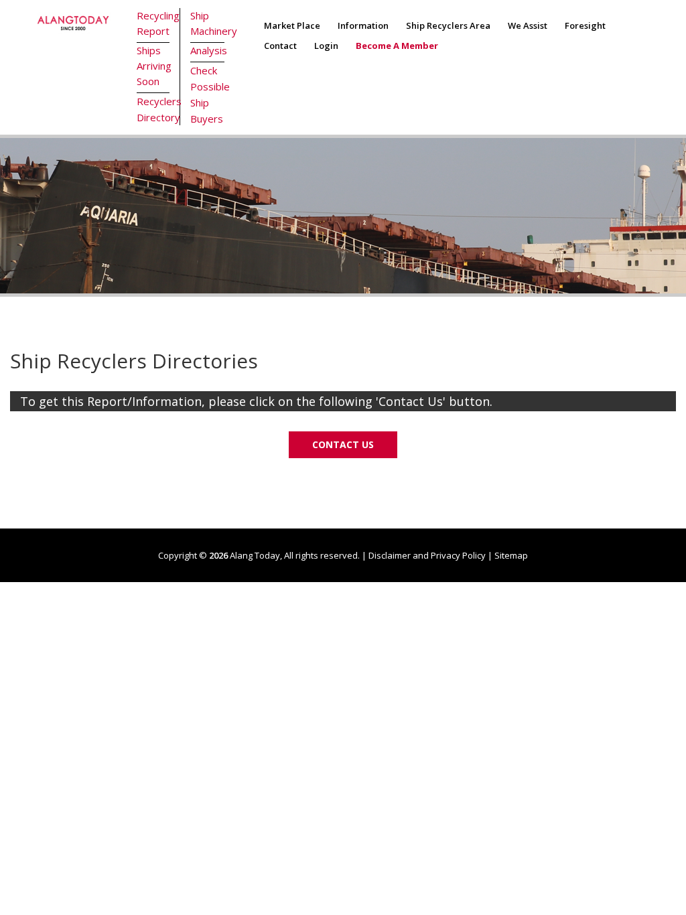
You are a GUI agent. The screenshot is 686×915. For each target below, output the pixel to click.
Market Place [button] (292, 25)
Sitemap (511, 555)
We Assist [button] (527, 25)
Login (326, 46)
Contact (280, 46)
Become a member (397, 46)
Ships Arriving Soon (153, 66)
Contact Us (343, 444)
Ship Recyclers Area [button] (448, 25)
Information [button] (363, 25)
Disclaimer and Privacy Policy (427, 555)
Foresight (585, 25)
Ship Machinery (207, 23)
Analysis (207, 50)
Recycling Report (153, 23)
